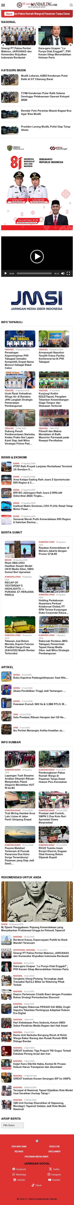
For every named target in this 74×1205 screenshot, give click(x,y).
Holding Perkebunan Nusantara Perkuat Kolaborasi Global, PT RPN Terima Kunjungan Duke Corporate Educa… (54, 606)
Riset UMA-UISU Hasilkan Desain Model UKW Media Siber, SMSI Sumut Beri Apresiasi (19, 568)
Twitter (56, 1169)
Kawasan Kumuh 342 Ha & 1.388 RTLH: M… (40, 704)
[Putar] (5, 273)
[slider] (34, 273)
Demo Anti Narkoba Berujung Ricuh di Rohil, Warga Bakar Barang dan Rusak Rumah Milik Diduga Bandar (40, 1038)
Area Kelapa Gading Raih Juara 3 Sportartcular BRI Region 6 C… (41, 481)
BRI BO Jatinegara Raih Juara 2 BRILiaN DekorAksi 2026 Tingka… (37, 494)
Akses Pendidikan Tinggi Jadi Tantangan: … (39, 691)
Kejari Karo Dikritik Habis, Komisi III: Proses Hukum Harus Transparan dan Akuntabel (39, 1066)
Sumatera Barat (13, 770)
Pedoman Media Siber (36, 1156)
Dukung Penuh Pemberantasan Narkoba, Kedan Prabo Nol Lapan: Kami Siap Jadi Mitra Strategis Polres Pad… (20, 437)
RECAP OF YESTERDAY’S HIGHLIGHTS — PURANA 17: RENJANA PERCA (19, 589)
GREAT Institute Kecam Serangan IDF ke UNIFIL (42, 1078)
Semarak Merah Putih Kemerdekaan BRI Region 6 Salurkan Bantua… (42, 521)
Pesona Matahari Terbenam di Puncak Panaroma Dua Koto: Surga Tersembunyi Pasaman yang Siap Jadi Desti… (19, 856)
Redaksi (19, 1151)
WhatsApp (21, 1174)
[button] (37, 256)
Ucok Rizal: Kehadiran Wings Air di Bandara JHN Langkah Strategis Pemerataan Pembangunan (19, 400)
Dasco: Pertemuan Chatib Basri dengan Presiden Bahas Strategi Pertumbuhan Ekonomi (42, 996)
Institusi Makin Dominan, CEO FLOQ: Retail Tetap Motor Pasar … (43, 508)
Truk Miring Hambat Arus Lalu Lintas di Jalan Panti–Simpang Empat (20, 816)
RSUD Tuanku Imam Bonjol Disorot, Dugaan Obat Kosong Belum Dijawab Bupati (53, 853)
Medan (8, 560)
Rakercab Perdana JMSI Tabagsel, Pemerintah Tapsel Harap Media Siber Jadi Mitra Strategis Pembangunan (54, 647)
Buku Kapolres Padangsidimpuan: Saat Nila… (40, 677)
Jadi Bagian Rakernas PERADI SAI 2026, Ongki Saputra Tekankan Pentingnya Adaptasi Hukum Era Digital (41, 1010)
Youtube (56, 1180)
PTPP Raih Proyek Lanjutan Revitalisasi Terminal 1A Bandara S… (42, 468)
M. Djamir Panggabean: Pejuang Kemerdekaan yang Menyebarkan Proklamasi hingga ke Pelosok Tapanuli (33, 929)
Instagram (56, 1174)
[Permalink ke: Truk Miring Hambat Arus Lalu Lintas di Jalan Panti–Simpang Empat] (20, 799)
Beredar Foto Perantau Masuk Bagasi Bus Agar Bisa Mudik (46, 113)
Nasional (17, 937)
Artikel (16, 675)
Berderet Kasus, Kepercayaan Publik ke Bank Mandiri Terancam (40, 941)
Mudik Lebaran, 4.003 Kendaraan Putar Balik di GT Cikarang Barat (44, 78)
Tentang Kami (18, 1146)
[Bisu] (63, 273)
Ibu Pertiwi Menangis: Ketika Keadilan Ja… (39, 730)
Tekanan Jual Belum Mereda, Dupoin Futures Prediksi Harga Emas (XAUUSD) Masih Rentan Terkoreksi (20, 647)
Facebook (21, 1169)
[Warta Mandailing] (37, 5)
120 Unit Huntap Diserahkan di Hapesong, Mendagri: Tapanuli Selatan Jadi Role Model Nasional (39, 1106)
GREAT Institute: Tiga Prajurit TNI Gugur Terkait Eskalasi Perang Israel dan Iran (42, 1052)
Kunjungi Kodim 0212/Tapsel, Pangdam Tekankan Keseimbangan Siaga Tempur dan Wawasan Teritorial (54, 400)
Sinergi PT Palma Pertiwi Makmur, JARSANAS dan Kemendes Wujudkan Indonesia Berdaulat (41, 955)
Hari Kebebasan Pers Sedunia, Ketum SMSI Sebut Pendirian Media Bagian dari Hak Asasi (40, 1024)
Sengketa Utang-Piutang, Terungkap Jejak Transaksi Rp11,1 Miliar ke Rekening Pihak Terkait (54, 53)
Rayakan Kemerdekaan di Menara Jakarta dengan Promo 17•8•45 (54, 551)
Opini (15, 714)
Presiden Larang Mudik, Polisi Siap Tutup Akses (45, 128)
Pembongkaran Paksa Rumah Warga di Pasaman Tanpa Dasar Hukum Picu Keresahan (53, 777)
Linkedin (21, 1180)
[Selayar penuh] (68, 273)
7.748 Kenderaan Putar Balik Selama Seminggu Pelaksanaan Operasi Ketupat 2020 (45, 96)
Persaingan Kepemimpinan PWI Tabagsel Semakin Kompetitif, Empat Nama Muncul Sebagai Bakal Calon (19, 360)
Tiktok (38, 1185)
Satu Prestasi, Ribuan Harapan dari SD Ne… (39, 717)
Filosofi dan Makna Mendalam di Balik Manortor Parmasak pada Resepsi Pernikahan (54, 436)
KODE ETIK (54, 1146)
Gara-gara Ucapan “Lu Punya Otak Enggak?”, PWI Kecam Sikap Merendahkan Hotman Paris (17, 53)
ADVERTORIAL (19, 950)
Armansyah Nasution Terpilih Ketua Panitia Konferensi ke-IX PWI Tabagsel (51, 357)
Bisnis (16, 463)
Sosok (4, 924)
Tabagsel (9, 349)
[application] (37, 256)
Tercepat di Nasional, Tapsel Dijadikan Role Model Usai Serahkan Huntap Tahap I (43, 1092)
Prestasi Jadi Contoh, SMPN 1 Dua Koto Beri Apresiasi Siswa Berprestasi (52, 818)
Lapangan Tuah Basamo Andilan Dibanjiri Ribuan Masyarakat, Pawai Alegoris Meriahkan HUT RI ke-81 (19, 782)
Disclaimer (54, 1151)
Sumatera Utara (47, 542)
